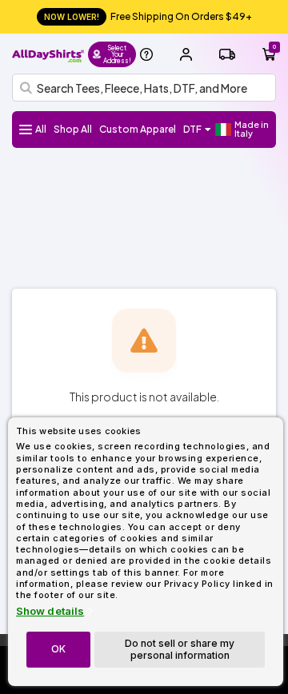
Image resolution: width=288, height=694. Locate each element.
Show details (50, 611)
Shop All (73, 129)
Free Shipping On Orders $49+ (148, 16)
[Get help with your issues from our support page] (146, 54)
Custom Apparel (137, 129)
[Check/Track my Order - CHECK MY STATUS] (227, 54)
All (40, 129)
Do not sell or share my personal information (179, 648)
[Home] (48, 54)
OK (58, 649)
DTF (192, 129)
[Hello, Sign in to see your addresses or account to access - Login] (185, 54)
